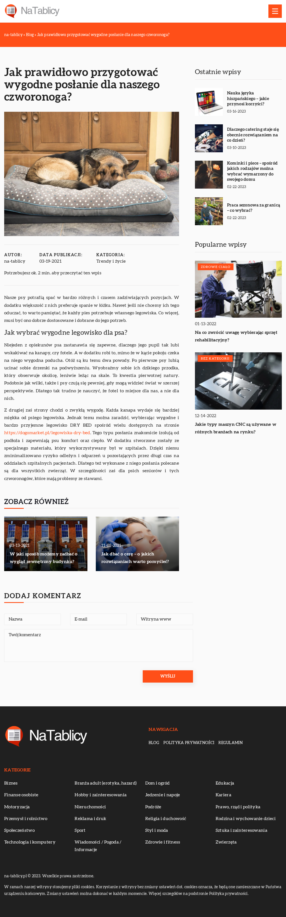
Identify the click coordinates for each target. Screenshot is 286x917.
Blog (154, 743)
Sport (80, 830)
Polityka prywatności (188, 743)
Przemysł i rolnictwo (25, 818)
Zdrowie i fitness (162, 842)
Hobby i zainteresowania (101, 795)
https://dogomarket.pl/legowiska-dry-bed (47, 433)
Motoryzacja (17, 807)
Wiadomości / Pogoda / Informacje (98, 846)
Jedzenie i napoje (162, 795)
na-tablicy (14, 261)
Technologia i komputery (30, 842)
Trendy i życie (111, 261)
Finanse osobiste (21, 795)
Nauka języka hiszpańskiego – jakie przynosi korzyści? (248, 98)
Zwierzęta (226, 842)
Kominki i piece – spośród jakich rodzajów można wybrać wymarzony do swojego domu (252, 171)
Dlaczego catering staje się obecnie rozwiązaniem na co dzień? (253, 134)
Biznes (11, 783)
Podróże (153, 807)
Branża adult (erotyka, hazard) (106, 783)
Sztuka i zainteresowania (241, 830)
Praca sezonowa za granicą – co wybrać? (253, 208)
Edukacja (225, 783)
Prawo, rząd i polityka (238, 807)
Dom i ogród (157, 783)
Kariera (223, 795)
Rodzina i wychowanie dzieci (246, 818)
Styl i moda (156, 830)
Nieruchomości (90, 807)
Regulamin (230, 743)
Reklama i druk (90, 818)
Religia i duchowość (165, 818)
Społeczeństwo (19, 830)
